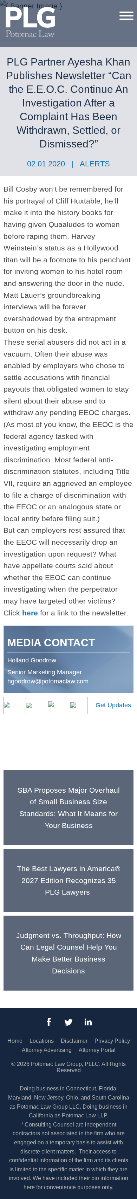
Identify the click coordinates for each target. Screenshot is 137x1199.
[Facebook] (49, 1022)
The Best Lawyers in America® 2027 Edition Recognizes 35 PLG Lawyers (68, 880)
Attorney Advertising (47, 1050)
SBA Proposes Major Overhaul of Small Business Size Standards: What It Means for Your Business (69, 807)
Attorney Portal (97, 1050)
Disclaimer (74, 1041)
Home (14, 1041)
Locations (42, 1041)
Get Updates (113, 705)
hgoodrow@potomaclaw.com (48, 681)
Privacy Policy (112, 1041)
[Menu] (126, 15)
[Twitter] (68, 1022)
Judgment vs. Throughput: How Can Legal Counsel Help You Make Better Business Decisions (68, 953)
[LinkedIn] (88, 1022)
